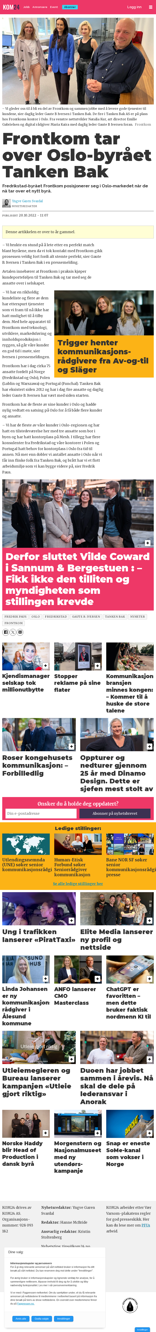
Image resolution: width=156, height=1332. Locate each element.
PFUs (146, 1225)
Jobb (26, 7)
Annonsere (40, 7)
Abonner (70, 7)
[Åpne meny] (151, 7)
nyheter (137, 616)
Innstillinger (142, 1330)
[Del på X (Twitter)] (13, 632)
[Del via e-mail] (20, 632)
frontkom (13, 623)
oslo (35, 616)
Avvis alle (21, 1318)
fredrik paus (15, 616)
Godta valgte (42, 1318)
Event (54, 7)
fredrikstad (56, 616)
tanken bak (115, 616)
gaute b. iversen (86, 616)
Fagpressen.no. (26, 1303)
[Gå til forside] (11, 7)
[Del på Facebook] (5, 632)
